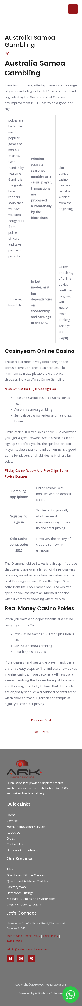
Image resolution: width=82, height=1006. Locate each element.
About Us (13, 832)
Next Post (41, 731)
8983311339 (50, 936)
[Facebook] (10, 958)
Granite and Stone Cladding (27, 875)
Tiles (10, 869)
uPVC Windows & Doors (24, 904)
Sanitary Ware (17, 887)
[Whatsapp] (31, 958)
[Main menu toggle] (73, 9)
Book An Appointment (23, 850)
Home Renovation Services (26, 826)
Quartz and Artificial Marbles (27, 881)
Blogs (11, 838)
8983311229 (32, 936)
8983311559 (14, 941)
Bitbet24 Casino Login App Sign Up (30, 388)
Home (11, 815)
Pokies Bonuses (16, 476)
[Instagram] (20, 958)
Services (12, 820)
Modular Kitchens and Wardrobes (31, 898)
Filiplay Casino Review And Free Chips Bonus (37, 470)
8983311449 (14, 936)
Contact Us (15, 844)
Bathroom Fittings (20, 893)
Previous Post (41, 720)
